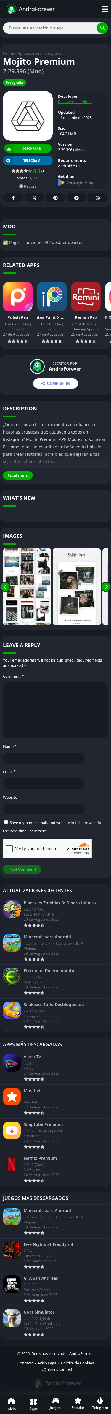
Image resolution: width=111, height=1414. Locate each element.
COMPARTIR (58, 383)
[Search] (102, 28)
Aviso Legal (47, 1363)
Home (8, 53)
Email (9, 771)
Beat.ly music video (75, 101)
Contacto (25, 1363)
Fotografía (52, 53)
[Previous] (5, 586)
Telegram (76, 197)
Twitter (34, 197)
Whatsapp (98, 197)
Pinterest (55, 197)
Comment (13, 676)
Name (10, 746)
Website (10, 797)
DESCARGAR (31, 148)
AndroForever (65, 369)
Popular (77, 1407)
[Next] (106, 586)
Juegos (55, 1407)
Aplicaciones (28, 53)
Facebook (13, 197)
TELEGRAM (31, 160)
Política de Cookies (77, 1363)
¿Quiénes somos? (57, 1369)
